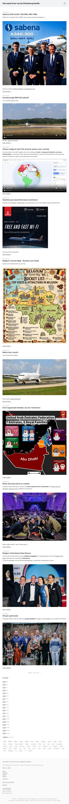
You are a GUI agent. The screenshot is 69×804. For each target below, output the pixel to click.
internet (34, 746)
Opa (20, 748)
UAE (48, 744)
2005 (4, 733)
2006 (4, 730)
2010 (4, 719)
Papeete (55, 746)
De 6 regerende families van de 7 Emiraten (21, 408)
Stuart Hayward (13, 140)
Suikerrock (22, 746)
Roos (15, 741)
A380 (16, 746)
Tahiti (10, 741)
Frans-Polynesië (19, 744)
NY (50, 746)
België (55, 741)
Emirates (10, 744)
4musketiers (56, 748)
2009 (4, 722)
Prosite (28, 746)
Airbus (60, 741)
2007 (4, 727)
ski (16, 750)
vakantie (43, 741)
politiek (20, 750)
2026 (4, 682)
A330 (63, 748)
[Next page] (41, 673)
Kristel (27, 741)
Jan (4, 741)
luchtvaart (33, 744)
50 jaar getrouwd (10, 616)
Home (4, 771)
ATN (32, 741)
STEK (39, 619)
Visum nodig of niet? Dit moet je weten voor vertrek (26, 149)
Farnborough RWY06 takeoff (16, 98)
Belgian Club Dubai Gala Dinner (17, 553)
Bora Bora (45, 746)
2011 (4, 716)
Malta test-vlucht (10, 352)
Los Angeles (59, 744)
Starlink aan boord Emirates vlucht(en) (20, 200)
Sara (21, 741)
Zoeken (4, 776)
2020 (4, 690)
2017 (4, 699)
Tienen (49, 741)
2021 (4, 687)
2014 (4, 707)
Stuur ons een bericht (8, 782)
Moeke (5, 748)
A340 (39, 744)
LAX (39, 746)
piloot (4, 744)
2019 (4, 693)
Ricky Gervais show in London (16, 484)
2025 (4, 684)
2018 (4, 696)
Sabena (27, 744)
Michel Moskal (18, 89)
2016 (4, 702)
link (44, 744)
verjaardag (10, 750)
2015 (4, 705)
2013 (4, 710)
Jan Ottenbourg (7, 788)
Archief (4, 774)
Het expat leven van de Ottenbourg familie (21, 3)
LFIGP (44, 748)
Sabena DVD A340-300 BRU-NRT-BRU (20, 14)
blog (53, 744)
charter (49, 748)
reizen (34, 748)
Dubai (37, 741)
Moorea (5, 746)
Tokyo (39, 748)
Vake (29, 748)
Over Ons (5, 773)
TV (25, 750)
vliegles (30, 750)
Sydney (61, 746)
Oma (10, 748)
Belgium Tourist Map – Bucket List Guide (21, 261)
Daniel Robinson (16, 399)
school (10, 746)
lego (24, 748)
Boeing (15, 748)
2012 (4, 713)
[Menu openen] (64, 3)
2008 (4, 725)
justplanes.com (30, 89)
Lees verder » (7, 91)
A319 (4, 750)
